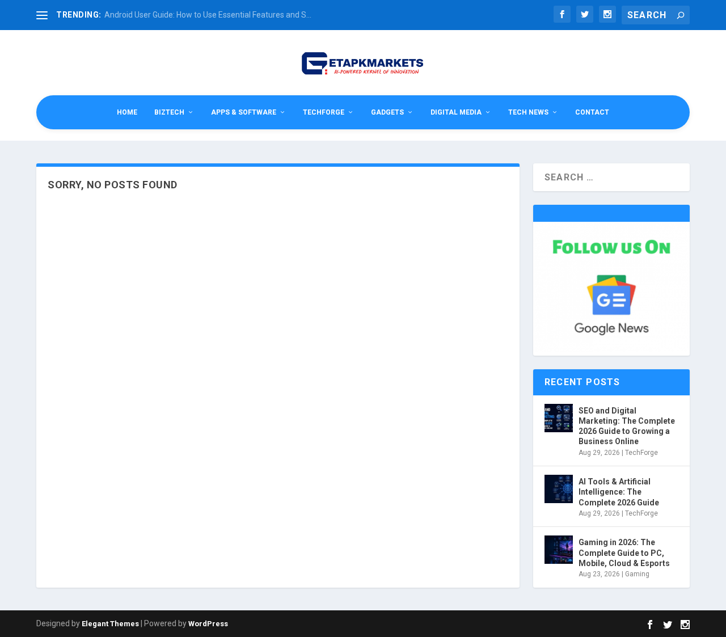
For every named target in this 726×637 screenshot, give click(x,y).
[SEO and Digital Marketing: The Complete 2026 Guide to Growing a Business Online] (558, 418)
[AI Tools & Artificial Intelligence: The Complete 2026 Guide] (558, 489)
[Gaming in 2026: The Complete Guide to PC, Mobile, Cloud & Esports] (558, 549)
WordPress (208, 623)
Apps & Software (243, 112)
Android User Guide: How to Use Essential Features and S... (207, 14)
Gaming (637, 574)
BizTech (169, 112)
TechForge (323, 112)
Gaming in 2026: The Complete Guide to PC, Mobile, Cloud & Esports (624, 552)
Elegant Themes (110, 623)
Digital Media (456, 112)
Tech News (528, 112)
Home (127, 112)
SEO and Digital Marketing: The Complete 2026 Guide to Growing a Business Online (627, 426)
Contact (592, 112)
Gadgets (387, 112)
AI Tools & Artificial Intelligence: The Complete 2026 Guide (619, 492)
